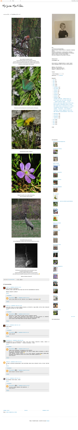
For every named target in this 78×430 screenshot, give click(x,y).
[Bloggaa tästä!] (18, 279)
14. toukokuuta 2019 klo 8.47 (23, 348)
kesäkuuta (56, 96)
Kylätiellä (55, 259)
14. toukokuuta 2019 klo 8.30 (17, 340)
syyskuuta (56, 91)
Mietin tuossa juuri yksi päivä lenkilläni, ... (64, 100)
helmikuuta (56, 116)
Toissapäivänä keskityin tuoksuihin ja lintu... (63, 107)
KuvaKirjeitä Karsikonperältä (59, 141)
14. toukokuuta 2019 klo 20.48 (23, 370)
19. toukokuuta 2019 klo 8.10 (14, 378)
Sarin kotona (55, 302)
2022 (54, 81)
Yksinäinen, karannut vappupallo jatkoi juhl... (63, 110)
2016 (54, 122)
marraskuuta (56, 88)
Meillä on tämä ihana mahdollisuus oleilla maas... (64, 103)
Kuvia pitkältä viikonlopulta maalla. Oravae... (63, 104)
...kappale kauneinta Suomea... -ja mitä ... (63, 101)
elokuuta (56, 93)
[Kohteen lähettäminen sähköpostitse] (17, 279)
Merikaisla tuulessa (57, 179)
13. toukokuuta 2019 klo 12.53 (15, 287)
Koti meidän (55, 156)
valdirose (55, 295)
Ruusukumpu (55, 288)
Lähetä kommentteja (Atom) (11, 412)
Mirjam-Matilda (12, 6)
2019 (54, 85)
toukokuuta (56, 97)
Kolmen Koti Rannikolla (57, 266)
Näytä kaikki (73, 316)
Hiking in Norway (56, 165)
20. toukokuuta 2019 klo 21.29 (23, 385)
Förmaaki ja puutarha (57, 172)
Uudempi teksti (6, 410)
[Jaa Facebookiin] (20, 279)
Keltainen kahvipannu (57, 186)
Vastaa (7, 293)
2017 (54, 121)
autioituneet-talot (57, 244)
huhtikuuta (56, 113)
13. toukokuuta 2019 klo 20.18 (23, 314)
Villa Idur (55, 208)
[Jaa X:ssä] (19, 279)
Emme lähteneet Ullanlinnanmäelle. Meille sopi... (64, 111)
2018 (54, 119)
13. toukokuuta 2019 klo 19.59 (15, 305)
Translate (61, 75)
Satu (7, 378)
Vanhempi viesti (46, 410)
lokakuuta (56, 90)
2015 (54, 124)
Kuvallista (55, 237)
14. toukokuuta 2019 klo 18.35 (15, 361)
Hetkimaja (55, 280)
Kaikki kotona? (56, 163)
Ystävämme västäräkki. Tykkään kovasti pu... (63, 98)
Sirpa (7, 287)
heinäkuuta (56, 94)
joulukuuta (56, 87)
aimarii (7, 305)
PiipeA (7, 361)
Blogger (47, 420)
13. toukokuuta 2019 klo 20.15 (23, 297)
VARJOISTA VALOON (56, 230)
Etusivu (25, 410)
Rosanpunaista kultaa (57, 148)
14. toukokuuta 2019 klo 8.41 (23, 332)
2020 (54, 84)
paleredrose (8, 340)
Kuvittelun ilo (56, 215)
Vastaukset (9, 295)
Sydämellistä (55, 273)
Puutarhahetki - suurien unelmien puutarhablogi (63, 201)
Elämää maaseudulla (57, 309)
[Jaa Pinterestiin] (21, 279)
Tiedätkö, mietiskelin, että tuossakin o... (63, 108)
